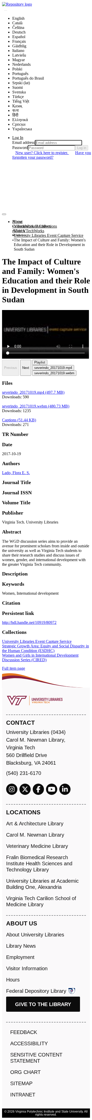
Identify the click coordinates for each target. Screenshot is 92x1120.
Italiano (18, 50)
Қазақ (17, 106)
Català (17, 23)
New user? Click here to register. (42, 153)
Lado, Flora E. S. (16, 473)
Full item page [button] (13, 668)
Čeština (18, 27)
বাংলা (15, 110)
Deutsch (19, 32)
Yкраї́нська (22, 129)
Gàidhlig (19, 46)
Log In (17, 137)
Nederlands (21, 64)
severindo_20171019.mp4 (53, 368)
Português (20, 73)
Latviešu (19, 55)
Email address (23, 142)
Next (25, 368)
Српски (19, 124)
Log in (81, 148)
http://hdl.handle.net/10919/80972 (29, 622)
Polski (17, 69)
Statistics (19, 235)
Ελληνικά (20, 120)
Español (18, 37)
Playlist (39, 362)
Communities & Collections (34, 226)
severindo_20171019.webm (54, 373)
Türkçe (18, 96)
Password (20, 147)
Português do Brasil (28, 78)
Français (19, 41)
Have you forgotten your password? (51, 155)
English (18, 18)
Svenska (19, 92)
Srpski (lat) (21, 83)
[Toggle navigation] (4, 214)
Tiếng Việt (20, 101)
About (17, 221)
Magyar (18, 60)
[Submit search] (5, 10)
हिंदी (15, 115)
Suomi (17, 87)
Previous (10, 368)
